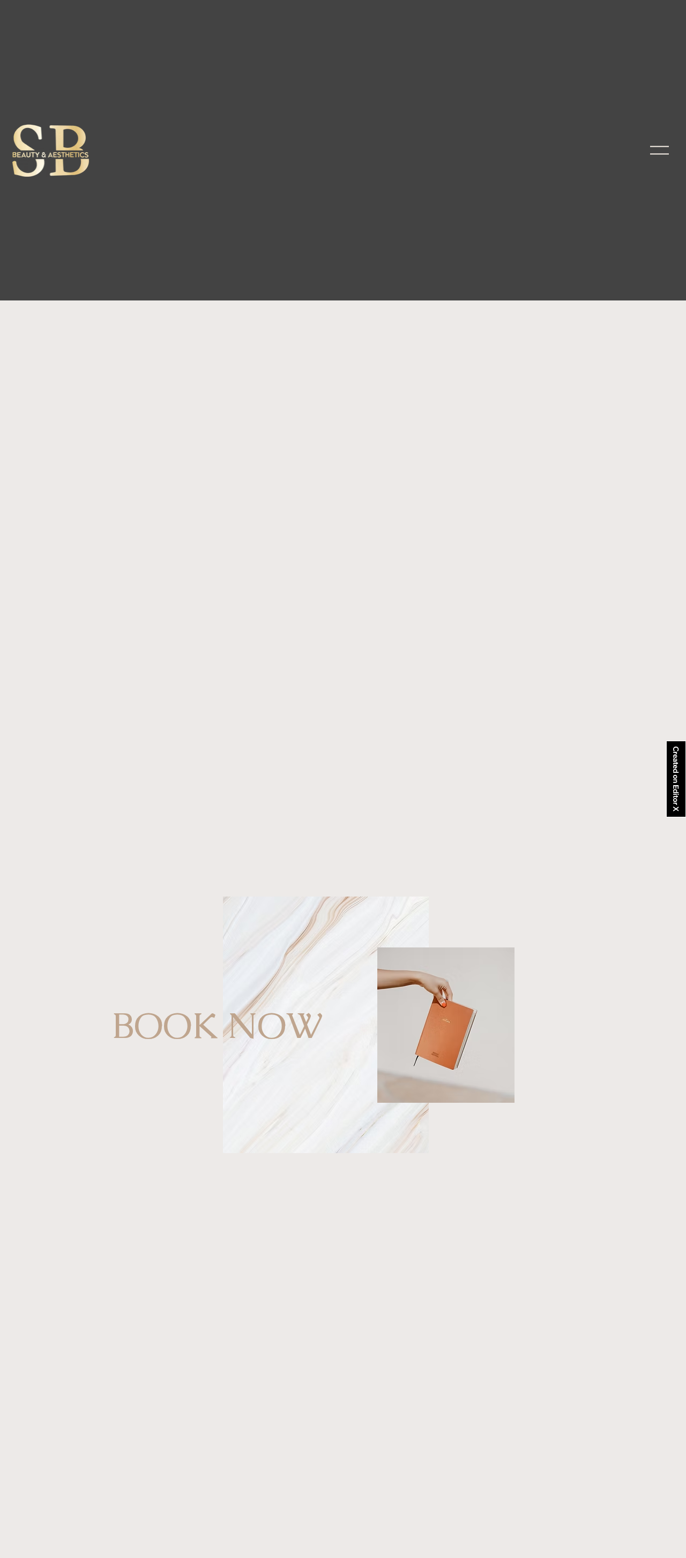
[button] (659, 150)
